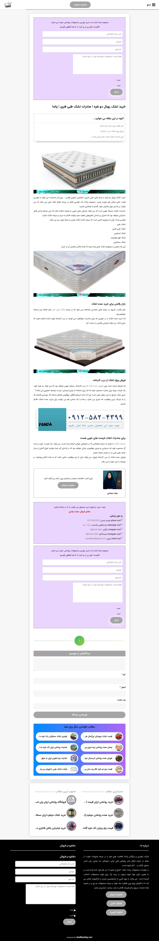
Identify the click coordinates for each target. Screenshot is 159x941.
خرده (118, 85)
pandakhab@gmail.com (96, 538)
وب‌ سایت (121, 699)
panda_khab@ (92, 534)
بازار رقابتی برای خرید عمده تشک (112, 125)
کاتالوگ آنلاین (116, 903)
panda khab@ (96, 529)
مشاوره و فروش (80, 4)
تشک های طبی (58, 309)
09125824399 (93, 520)
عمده (118, 80)
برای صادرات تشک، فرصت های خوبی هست (107, 136)
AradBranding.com (84, 937)
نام (123, 674)
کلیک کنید (86, 525)
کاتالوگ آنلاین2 (116, 912)
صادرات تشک (120, 443)
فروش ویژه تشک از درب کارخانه (112, 131)
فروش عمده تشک (95, 386)
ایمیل (122, 687)
